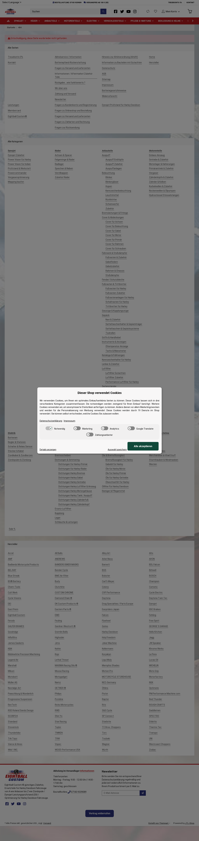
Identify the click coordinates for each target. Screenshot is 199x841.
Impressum (69, 421)
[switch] (49, 428)
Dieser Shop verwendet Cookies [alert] (100, 393)
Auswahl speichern (117, 449)
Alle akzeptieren (143, 446)
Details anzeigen (48, 449)
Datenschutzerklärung (51, 421)
